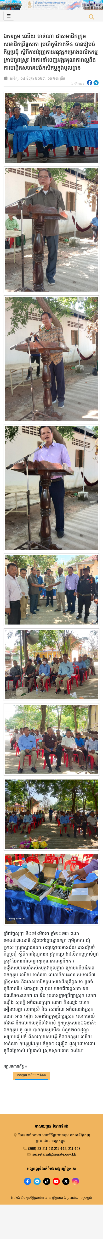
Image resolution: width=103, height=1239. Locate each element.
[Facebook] (27, 1181)
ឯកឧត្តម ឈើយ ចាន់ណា (31, 1075)
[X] (65, 1181)
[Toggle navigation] (8, 16)
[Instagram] (75, 1181)
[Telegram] (37, 1181)
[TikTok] (46, 1181)
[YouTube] (56, 1181)
